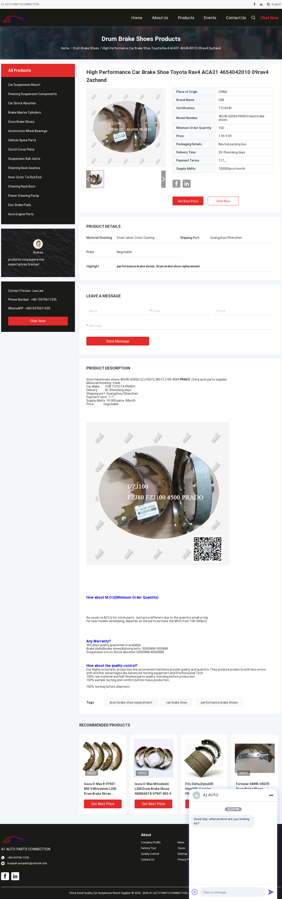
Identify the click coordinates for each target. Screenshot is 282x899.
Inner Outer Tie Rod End (24, 177)
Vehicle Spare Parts (22, 140)
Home (65, 48)
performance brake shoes (219, 702)
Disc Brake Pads (19, 205)
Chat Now (38, 321)
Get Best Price (188, 201)
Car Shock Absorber (22, 103)
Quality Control (150, 853)
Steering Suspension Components (32, 94)
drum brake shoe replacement (130, 702)
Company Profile (150, 842)
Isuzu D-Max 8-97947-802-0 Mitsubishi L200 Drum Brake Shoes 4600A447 (100, 789)
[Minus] (271, 795)
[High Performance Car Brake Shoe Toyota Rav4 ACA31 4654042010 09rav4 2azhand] (126, 127)
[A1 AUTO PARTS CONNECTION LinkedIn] (261, 4)
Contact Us (147, 859)
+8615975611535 (37, 308)
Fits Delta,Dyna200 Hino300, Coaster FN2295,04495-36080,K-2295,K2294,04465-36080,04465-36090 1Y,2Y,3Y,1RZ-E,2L (202, 789)
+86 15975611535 (44, 299)
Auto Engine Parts (21, 214)
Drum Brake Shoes (86, 48)
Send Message (117, 341)
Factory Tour (148, 848)
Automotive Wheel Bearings (27, 131)
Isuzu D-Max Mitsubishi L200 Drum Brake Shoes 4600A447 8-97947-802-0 (153, 788)
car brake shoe (176, 702)
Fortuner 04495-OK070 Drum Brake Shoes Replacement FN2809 (252, 788)
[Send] (271, 892)
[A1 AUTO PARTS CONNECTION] (15, 17)
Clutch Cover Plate (21, 149)
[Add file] (195, 892)
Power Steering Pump (23, 195)
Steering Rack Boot (21, 186)
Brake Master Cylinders (24, 112)
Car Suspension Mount (24, 84)
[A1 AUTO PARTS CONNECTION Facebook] (254, 4)
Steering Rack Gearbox (24, 168)
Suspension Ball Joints (24, 158)
